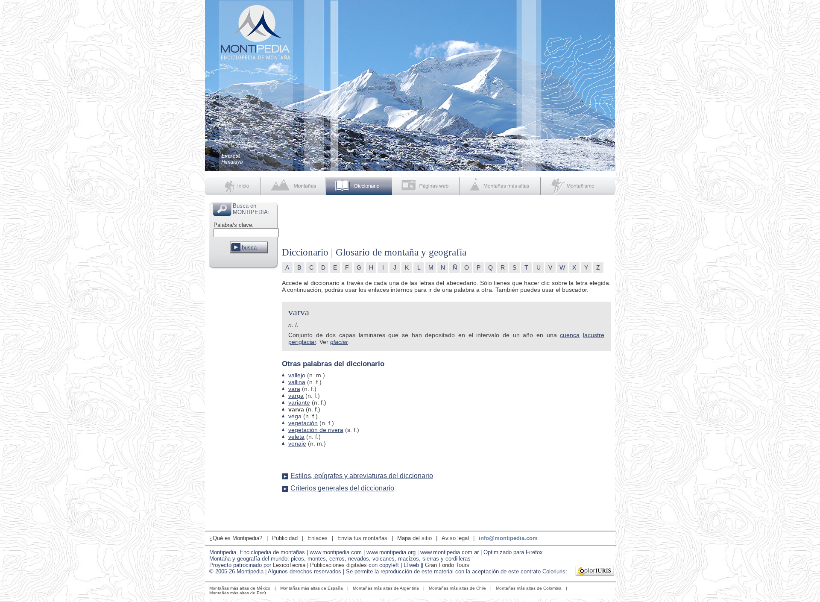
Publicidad (285, 538)
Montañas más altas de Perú (237, 592)
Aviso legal (455, 538)
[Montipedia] (233, 186)
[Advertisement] (243, 399)
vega (295, 416)
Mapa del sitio (414, 538)
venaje (297, 443)
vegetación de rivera (315, 429)
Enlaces (318, 538)
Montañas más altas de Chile (457, 588)
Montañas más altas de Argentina (386, 588)
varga (296, 395)
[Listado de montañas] (294, 186)
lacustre (593, 335)
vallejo (296, 375)
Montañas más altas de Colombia (529, 588)
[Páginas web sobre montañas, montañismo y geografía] (426, 186)
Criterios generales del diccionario (342, 488)
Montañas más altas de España (311, 588)
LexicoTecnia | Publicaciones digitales (320, 565)
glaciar (339, 341)
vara (294, 388)
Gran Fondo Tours (447, 565)
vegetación (303, 423)
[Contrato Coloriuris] (595, 571)
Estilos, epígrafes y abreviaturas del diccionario (361, 475)
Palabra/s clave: (234, 225)
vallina (296, 382)
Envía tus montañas (362, 538)
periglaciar (302, 341)
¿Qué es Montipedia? (235, 538)
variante (299, 402)
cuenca (570, 335)
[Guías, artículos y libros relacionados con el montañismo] (578, 186)
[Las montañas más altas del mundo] (501, 186)
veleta (296, 436)
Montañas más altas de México (239, 588)
